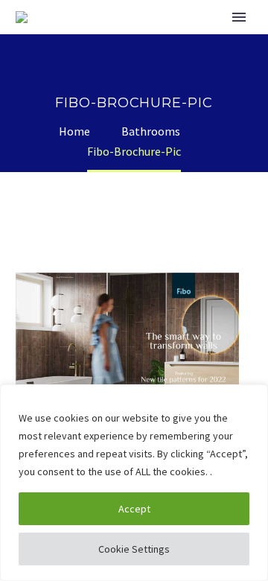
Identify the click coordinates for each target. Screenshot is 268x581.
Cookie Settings (134, 549)
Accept (134, 508)
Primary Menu (239, 17)
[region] (134, 482)
